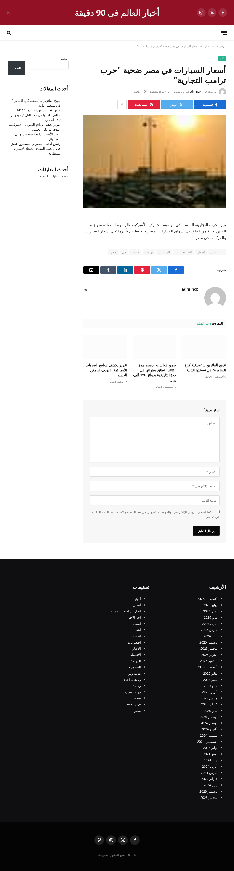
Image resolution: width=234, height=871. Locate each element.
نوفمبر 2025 (208, 648)
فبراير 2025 (209, 704)
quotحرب (217, 252)
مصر (113, 252)
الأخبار (137, 648)
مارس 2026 (209, 630)
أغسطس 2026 (207, 599)
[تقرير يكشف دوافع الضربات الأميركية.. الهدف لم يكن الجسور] (105, 347)
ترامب (149, 252)
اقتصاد (136, 636)
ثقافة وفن (134, 673)
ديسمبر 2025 (208, 642)
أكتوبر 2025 (209, 655)
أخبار (221, 58)
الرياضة (136, 661)
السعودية (135, 667)
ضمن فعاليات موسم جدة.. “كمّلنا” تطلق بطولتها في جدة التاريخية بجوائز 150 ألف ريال (154, 372)
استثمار (136, 624)
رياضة (137, 686)
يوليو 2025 (210, 673)
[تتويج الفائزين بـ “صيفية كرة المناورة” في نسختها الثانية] (204, 347)
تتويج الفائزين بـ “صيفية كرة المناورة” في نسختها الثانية (205, 368)
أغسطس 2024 (207, 742)
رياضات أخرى (131, 679)
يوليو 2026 (210, 605)
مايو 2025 (210, 686)
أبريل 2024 (209, 766)
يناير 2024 (210, 785)
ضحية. (135, 252)
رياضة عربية (133, 692)
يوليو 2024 (210, 748)
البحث (65, 58)
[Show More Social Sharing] (122, 104)
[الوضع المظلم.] (9, 12)
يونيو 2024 (210, 754)
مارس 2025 (209, 698)
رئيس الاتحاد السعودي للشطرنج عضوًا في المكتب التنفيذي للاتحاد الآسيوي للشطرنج (36, 148)
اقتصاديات (134, 642)
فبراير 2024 (209, 779)
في (124, 252)
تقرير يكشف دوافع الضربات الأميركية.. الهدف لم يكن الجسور (106, 370)
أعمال (137, 605)
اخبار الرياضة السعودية (126, 611)
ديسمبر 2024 (208, 717)
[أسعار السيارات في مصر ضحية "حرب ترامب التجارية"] (154, 161)
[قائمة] (224, 33)
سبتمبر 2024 (208, 735)
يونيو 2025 (210, 679)
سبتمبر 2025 (208, 661)
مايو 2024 (210, 760)
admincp (195, 92)
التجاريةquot (184, 252)
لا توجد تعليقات (157, 92)
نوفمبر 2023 (208, 797)
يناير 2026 (210, 636)
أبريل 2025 (209, 692)
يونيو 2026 (210, 611)
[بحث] (9, 33)
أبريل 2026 (209, 624)
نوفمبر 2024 (208, 723)
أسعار (201, 252)
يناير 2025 (210, 710)
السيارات (164, 252)
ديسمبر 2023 (208, 791)
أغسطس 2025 (207, 667)
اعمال (137, 630)
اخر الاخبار (134, 617)
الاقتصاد (135, 655)
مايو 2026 (210, 617)
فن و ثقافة (133, 704)
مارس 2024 (209, 773)
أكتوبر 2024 (209, 729)
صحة (137, 698)
